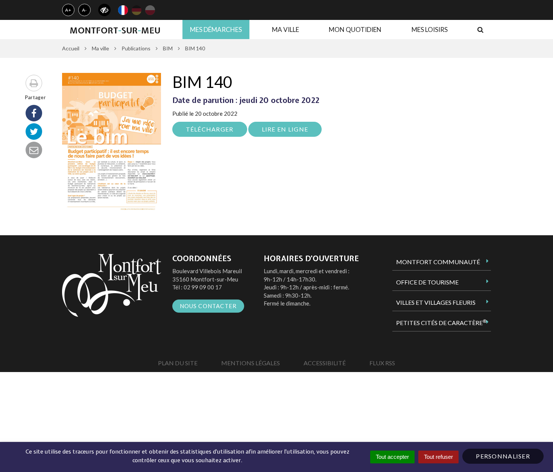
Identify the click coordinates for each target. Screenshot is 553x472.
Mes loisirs (430, 29)
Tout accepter (392, 457)
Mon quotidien (355, 29)
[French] (123, 10)
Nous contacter (208, 306)
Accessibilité (325, 362)
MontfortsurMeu (115, 30)
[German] (136, 10)
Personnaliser (503, 456)
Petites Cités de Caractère (441, 322)
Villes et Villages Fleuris (436, 302)
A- (84, 10)
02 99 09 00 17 (203, 287)
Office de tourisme (427, 282)
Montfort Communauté (438, 261)
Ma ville (285, 29)
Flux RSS (382, 362)
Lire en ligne (285, 129)
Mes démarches (216, 29)
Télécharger (210, 129)
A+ (68, 10)
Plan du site (178, 362)
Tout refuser (438, 457)
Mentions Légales (250, 362)
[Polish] (150, 10)
